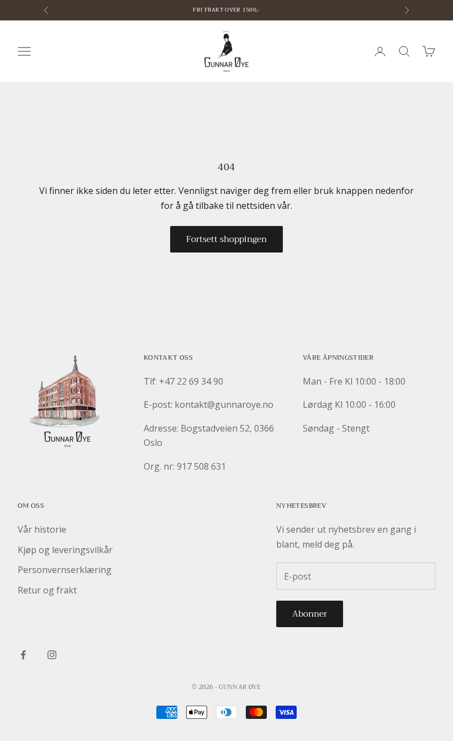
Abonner (309, 614)
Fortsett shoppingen (226, 239)
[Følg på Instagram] (51, 654)
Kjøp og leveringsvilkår (65, 550)
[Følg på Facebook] (23, 654)
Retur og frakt (47, 590)
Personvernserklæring (65, 570)
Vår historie (42, 529)
